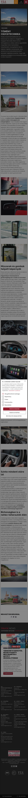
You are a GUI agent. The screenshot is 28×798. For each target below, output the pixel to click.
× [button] (24, 381)
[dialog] (14, 399)
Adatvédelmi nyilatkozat (14, 390)
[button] (14, 416)
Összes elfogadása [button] (14, 409)
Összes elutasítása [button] (14, 412)
